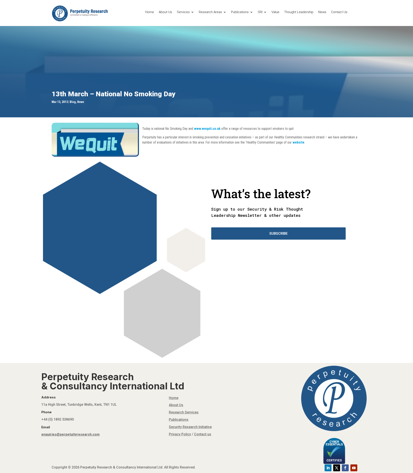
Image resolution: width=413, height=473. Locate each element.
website (298, 142)
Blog (73, 102)
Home (149, 12)
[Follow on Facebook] (345, 467)
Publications (240, 12)
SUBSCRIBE (278, 233)
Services (183, 12)
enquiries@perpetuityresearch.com (70, 434)
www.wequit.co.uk (207, 129)
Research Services (184, 412)
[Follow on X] (336, 467)
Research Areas (210, 12)
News (322, 12)
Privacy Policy (180, 434)
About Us (165, 12)
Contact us (202, 434)
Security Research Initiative (190, 427)
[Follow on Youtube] (353, 467)
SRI (260, 12)
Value (275, 12)
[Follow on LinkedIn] (328, 467)
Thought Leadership (298, 12)
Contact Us (339, 12)
